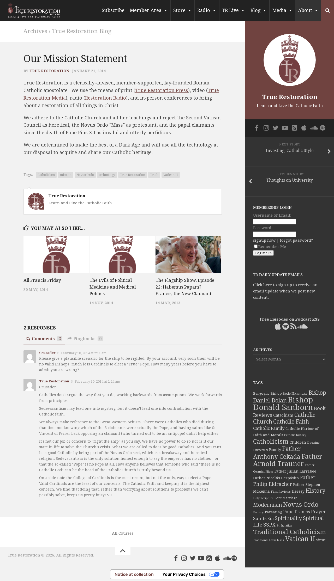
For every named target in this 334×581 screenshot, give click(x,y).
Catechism (283, 415)
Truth (154, 175)
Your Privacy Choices (184, 574)
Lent (278, 498)
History (315, 490)
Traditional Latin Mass (268, 540)
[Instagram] (184, 558)
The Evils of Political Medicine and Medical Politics (113, 287)
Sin (270, 518)
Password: (262, 227)
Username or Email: (272, 215)
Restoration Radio (105, 98)
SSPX (269, 525)
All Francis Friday (42, 280)
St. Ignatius (284, 525)
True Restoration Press (161, 90)
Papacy (258, 512)
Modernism (267, 505)
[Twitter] (192, 558)
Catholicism (46, 175)
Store (179, 10)
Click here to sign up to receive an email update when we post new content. (285, 291)
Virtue (321, 540)
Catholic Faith (291, 421)
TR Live (230, 10)
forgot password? (296, 240)
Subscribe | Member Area (132, 10)
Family (275, 450)
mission (65, 175)
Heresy (298, 491)
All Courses (122, 533)
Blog (255, 10)
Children (298, 442)
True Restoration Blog (81, 31)
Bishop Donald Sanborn (283, 403)
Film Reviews (281, 491)
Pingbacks (87, 338)
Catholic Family (268, 428)
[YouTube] (201, 558)
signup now (264, 240)
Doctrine (313, 442)
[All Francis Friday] (56, 254)
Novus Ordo (85, 175)
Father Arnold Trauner (288, 460)
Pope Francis (296, 511)
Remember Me (272, 246)
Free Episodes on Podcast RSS (290, 319)
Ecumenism (260, 450)
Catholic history (295, 435)
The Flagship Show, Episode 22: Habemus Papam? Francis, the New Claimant (185, 287)
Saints (259, 518)
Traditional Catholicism (289, 532)
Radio (203, 10)
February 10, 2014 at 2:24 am (97, 381)
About (305, 10)
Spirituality (288, 518)
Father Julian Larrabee (295, 471)
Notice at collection (134, 574)
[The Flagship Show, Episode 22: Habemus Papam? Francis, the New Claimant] (188, 254)
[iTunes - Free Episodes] (217, 558)
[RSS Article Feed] (209, 558)
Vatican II (170, 175)
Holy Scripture (263, 498)
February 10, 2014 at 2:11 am (83, 353)
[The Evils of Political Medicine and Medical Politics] (122, 254)
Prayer (318, 511)
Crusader (47, 353)
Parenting (273, 512)
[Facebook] (176, 558)
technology (107, 175)
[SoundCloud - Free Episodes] (226, 558)
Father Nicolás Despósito (276, 478)
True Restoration (49, 71)
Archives (35, 31)
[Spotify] (234, 558)
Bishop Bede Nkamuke (289, 393)
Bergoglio (261, 393)
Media (279, 10)
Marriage (290, 498)
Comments (46, 338)
